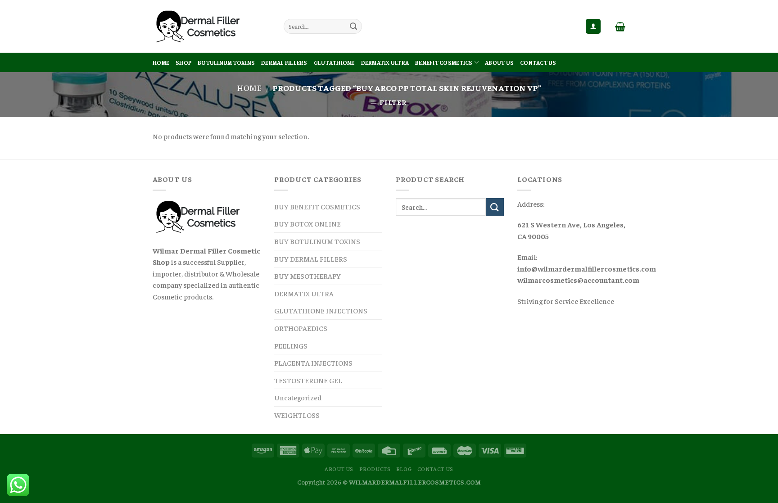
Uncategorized (297, 397)
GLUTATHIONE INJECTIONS (320, 310)
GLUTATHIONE (334, 62)
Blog (404, 468)
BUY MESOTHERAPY (307, 275)
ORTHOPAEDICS (300, 327)
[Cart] (620, 26)
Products (375, 468)
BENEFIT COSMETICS (443, 62)
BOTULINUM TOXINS (226, 62)
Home (161, 62)
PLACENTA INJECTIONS (313, 362)
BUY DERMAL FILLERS (310, 258)
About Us (499, 62)
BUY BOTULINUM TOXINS (317, 240)
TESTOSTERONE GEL (308, 380)
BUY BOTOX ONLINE (307, 223)
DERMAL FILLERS (284, 62)
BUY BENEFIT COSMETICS (317, 206)
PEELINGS (291, 345)
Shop (183, 62)
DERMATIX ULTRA (385, 62)
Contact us (538, 62)
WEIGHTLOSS (297, 414)
